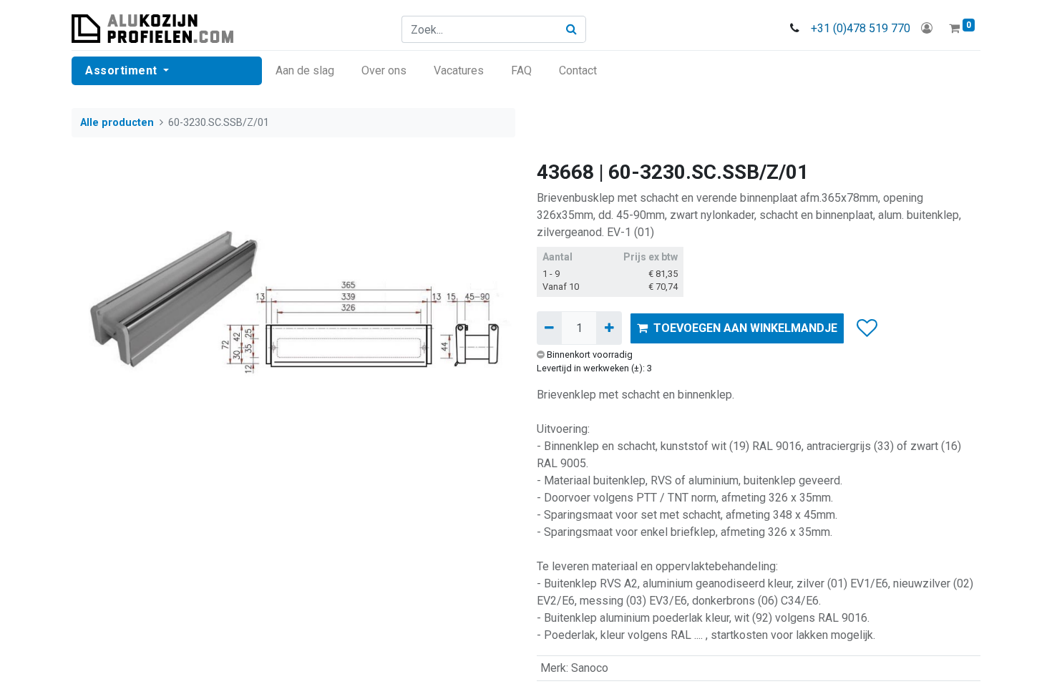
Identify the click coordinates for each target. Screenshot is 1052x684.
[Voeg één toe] (608, 327)
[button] (866, 328)
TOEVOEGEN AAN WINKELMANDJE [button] (745, 328)
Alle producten (117, 123)
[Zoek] (571, 29)
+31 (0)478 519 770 (860, 28)
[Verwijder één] (549, 327)
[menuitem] (305, 71)
